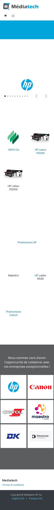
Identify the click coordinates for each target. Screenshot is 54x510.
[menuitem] (18, 498)
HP (36, 275)
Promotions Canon (13, 313)
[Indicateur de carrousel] (5, 96)
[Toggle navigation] (13, 15)
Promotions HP (27, 242)
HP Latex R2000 (40, 151)
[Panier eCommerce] (5, 16)
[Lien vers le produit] (13, 137)
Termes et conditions (13, 484)
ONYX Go (13, 150)
